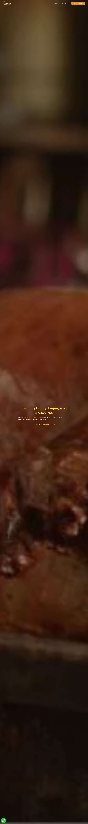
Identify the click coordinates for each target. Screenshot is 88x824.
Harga (66, 3)
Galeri (61, 3)
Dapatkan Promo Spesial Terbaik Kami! (44, 424)
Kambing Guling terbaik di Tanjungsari (32, 417)
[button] (78, 3)
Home (56, 3)
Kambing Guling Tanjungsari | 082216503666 (44, 410)
